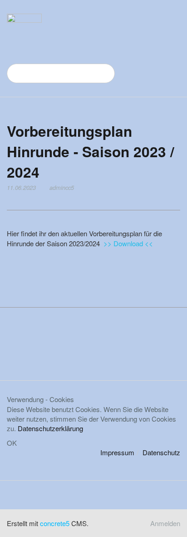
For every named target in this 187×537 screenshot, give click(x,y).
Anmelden (165, 523)
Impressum (117, 452)
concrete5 (54, 523)
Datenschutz (161, 452)
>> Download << (128, 243)
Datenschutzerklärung (50, 428)
